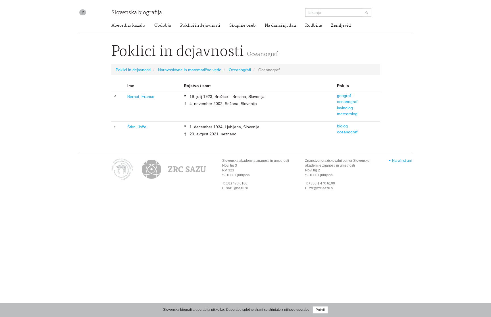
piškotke (217, 310)
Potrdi (320, 310)
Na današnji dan (280, 25)
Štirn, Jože (136, 127)
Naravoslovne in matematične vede (189, 70)
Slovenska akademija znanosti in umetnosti (255, 161)
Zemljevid (341, 25)
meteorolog (347, 114)
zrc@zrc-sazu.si (321, 188)
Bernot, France (140, 96)
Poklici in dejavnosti (200, 25)
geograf (344, 95)
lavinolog (345, 108)
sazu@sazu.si (237, 188)
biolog (342, 126)
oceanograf (347, 101)
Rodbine (313, 25)
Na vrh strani (402, 161)
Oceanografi (240, 70)
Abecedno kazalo (128, 25)
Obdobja (162, 25)
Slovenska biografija (136, 13)
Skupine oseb (242, 25)
